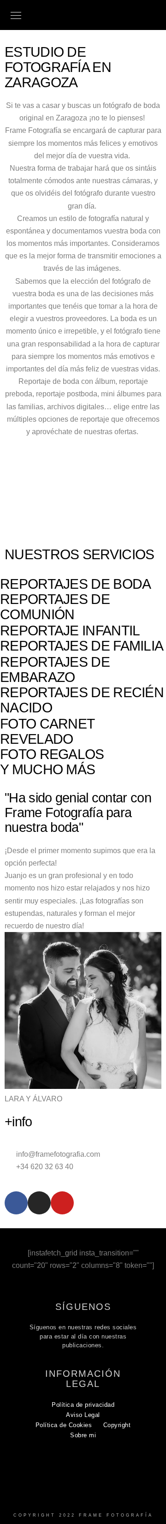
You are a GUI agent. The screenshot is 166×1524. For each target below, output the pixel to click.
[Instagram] (39, 1202)
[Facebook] (16, 1202)
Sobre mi (83, 1435)
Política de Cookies (64, 1425)
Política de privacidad (83, 1404)
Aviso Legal (83, 1414)
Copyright (117, 1425)
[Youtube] (62, 1202)
